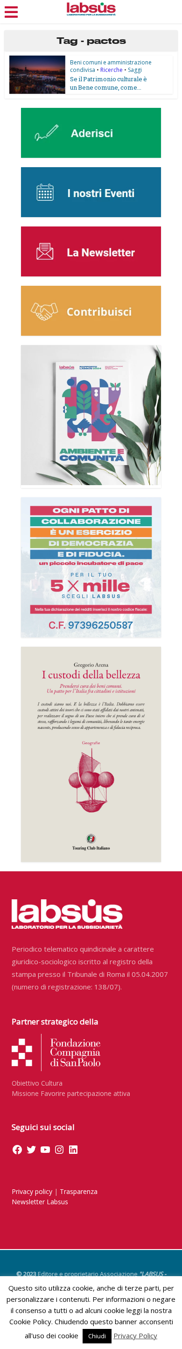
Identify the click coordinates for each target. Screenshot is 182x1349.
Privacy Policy (135, 1335)
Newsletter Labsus (40, 1201)
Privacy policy (32, 1191)
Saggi (135, 70)
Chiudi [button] (97, 1336)
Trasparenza (79, 1191)
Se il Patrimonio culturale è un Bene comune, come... (108, 83)
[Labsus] (91, 8)
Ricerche (111, 70)
